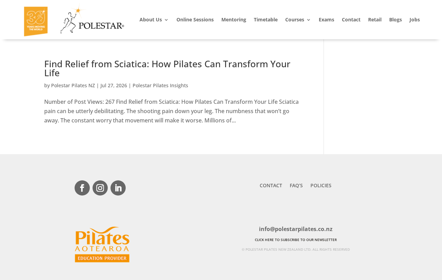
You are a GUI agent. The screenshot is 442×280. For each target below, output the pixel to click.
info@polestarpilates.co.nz (296, 229)
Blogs (395, 19)
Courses (294, 19)
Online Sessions (195, 19)
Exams (326, 19)
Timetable (266, 19)
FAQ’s (296, 186)
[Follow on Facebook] (82, 188)
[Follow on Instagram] (100, 188)
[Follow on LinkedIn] (118, 188)
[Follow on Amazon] (136, 188)
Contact (351, 19)
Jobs (415, 19)
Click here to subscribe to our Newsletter (296, 239)
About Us (151, 19)
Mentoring (233, 19)
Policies (321, 186)
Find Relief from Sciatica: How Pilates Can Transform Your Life (167, 68)
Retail (375, 19)
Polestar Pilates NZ (73, 85)
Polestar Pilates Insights (160, 85)
